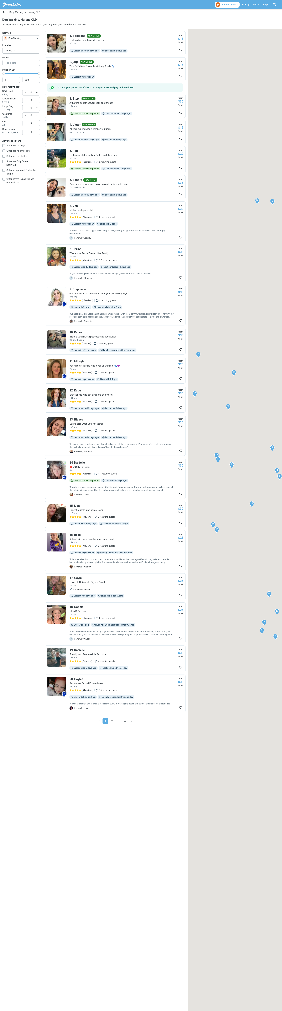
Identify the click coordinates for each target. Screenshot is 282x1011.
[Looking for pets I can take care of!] (115, 43)
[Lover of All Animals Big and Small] (115, 586)
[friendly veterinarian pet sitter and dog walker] (115, 341)
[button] (272, 448)
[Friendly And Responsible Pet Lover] (115, 659)
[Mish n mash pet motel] (115, 222)
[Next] (131, 721)
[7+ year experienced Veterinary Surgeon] (115, 132)
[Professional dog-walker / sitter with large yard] (115, 159)
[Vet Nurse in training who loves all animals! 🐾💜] (115, 370)
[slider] (3, 73)
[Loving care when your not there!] (115, 435)
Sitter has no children (17, 156)
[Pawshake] (11, 5)
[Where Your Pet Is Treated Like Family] (115, 263)
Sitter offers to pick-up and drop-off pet (20, 181)
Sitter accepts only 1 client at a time (21, 172)
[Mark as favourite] (180, 50)
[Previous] (99, 721)
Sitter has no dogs (15, 145)
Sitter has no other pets (18, 150)
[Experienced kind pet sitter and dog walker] (115, 399)
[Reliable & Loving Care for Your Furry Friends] (115, 550)
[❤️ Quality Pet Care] (115, 478)
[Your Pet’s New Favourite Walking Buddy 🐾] (115, 69)
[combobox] (21, 38)
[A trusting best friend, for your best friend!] (115, 106)
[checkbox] (3, 145)
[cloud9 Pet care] (115, 623)
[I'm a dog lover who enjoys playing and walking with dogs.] (115, 187)
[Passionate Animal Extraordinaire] (115, 693)
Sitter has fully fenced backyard (17, 163)
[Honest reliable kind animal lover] (115, 514)
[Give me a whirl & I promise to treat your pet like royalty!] (115, 305)
